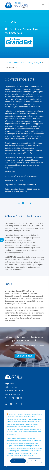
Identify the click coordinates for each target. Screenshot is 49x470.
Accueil (8, 62)
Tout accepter (18, 461)
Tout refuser (34, 461)
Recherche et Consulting (23, 62)
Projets (38, 62)
